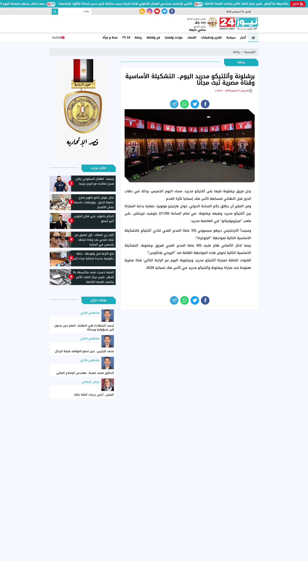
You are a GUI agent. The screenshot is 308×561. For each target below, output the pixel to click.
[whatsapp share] (184, 104)
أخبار (243, 37)
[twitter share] (195, 104)
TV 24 (126, 37)
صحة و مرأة (110, 37)
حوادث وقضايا (174, 37)
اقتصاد (191, 37)
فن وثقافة (153, 37)
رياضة (138, 37)
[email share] (174, 104)
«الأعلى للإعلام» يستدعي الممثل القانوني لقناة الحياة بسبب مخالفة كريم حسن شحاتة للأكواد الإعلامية (135, 3)
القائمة (56, 37)
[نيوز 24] (238, 24)
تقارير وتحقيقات (211, 37)
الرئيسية (249, 52)
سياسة (230, 37)
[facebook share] (205, 104)
